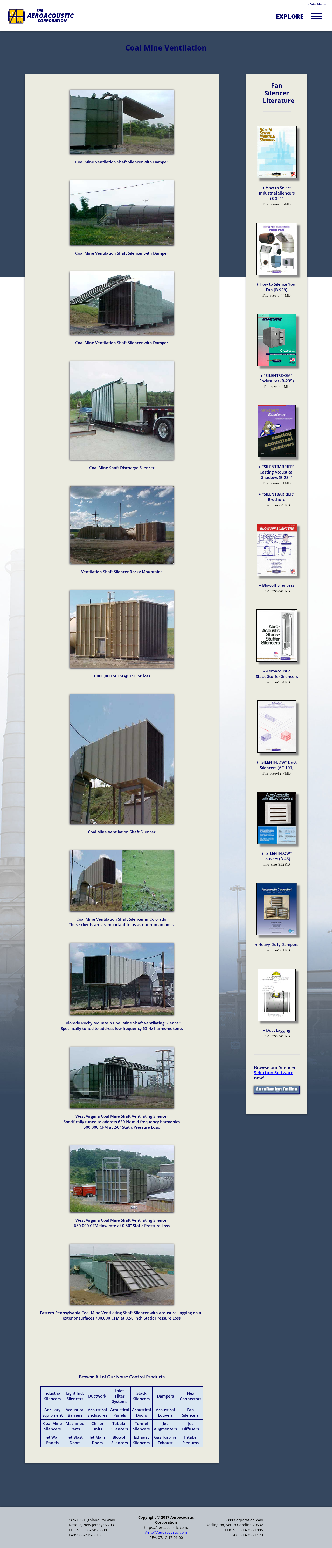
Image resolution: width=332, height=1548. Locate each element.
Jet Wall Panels (52, 1440)
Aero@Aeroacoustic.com (166, 1532)
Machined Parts (75, 1426)
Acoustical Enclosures (97, 1412)
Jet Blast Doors (75, 1440)
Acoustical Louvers (165, 1412)
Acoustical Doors (141, 1412)
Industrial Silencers (52, 1396)
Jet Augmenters (165, 1426)
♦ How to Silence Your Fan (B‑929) (277, 287)
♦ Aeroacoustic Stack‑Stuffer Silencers (277, 673)
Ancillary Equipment (52, 1412)
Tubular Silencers (119, 1426)
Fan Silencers (190, 1412)
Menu (316, 15)
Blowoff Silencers (119, 1440)
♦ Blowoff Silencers (276, 585)
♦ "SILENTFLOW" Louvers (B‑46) (276, 856)
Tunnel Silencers (141, 1426)
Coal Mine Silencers (52, 1426)
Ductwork (97, 1396)
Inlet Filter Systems (119, 1396)
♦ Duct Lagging (276, 1030)
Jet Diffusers (190, 1426)
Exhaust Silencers (141, 1440)
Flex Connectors (190, 1396)
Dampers (165, 1396)
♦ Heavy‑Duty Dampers (276, 944)
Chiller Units (97, 1426)
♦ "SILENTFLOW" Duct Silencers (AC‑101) (277, 764)
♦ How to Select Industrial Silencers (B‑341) (277, 193)
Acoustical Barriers (75, 1412)
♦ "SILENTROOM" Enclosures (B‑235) (276, 378)
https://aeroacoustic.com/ (166, 1527)
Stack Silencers (141, 1396)
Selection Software (273, 1073)
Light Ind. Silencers (75, 1396)
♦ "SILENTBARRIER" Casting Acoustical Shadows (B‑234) (277, 472)
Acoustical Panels (119, 1412)
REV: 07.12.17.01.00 (166, 1537)
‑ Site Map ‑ (317, 4)
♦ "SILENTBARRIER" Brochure (277, 496)
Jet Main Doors (97, 1440)
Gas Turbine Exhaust (165, 1440)
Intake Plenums (190, 1440)
